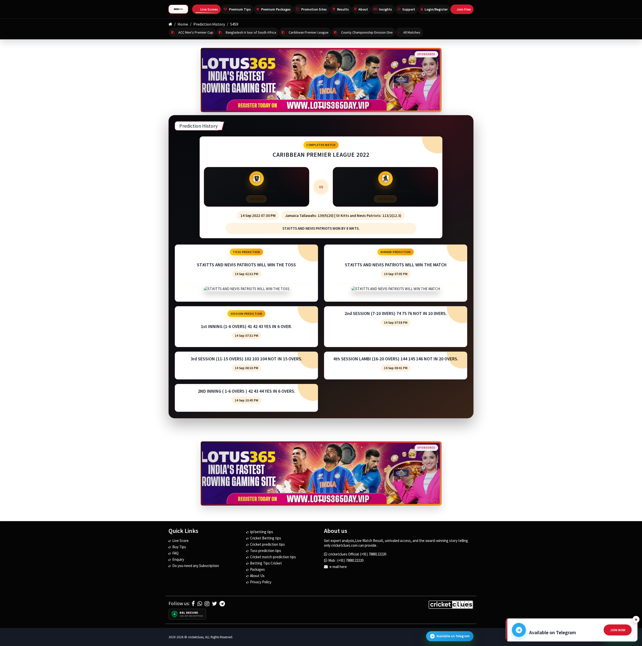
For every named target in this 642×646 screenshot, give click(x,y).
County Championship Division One (367, 32)
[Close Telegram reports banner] (635, 619)
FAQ (175, 553)
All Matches (411, 32)
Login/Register (436, 9)
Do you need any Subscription (195, 565)
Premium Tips (240, 9)
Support (408, 9)
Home (183, 24)
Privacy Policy (260, 582)
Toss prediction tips (265, 550)
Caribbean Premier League (309, 32)
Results (343, 9)
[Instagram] (207, 603)
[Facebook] (193, 603)
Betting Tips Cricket (266, 563)
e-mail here (338, 566)
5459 (234, 24)
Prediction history (209, 24)
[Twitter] (214, 603)
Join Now (617, 630)
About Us (257, 575)
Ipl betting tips (261, 531)
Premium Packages (276, 9)
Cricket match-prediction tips (273, 556)
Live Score (180, 540)
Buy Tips (179, 546)
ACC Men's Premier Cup (195, 32)
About (363, 9)
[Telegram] (222, 603)
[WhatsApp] (199, 603)
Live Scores (209, 9)
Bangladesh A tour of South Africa (251, 32)
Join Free (464, 9)
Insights (385, 9)
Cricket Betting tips (265, 538)
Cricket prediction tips (267, 544)
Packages (257, 569)
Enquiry (178, 559)
